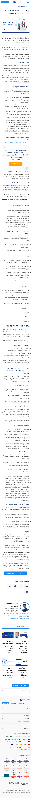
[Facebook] (21, 586)
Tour (28, 708)
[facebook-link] (10, 700)
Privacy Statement (21, 792)
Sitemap (28, 792)
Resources (26, 715)
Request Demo (15, 164)
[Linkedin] (26, 586)
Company (26, 728)
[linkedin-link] (4, 700)
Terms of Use (13, 792)
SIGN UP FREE (5, 2)
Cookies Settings (6, 792)
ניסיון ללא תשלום (10, 573)
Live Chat (20, 703)
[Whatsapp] (9, 586)
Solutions (26, 725)
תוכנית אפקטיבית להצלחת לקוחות (13, 142)
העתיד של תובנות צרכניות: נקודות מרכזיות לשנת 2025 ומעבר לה (8, 646)
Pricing (27, 718)
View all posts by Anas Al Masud (20, 618)
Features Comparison (23, 721)
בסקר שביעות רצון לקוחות (11, 554)
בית (28, 6)
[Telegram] (26, 591)
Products (26, 712)
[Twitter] (15, 586)
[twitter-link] (7, 700)
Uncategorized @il (20, 6)
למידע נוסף (22, 573)
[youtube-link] (2, 700)
